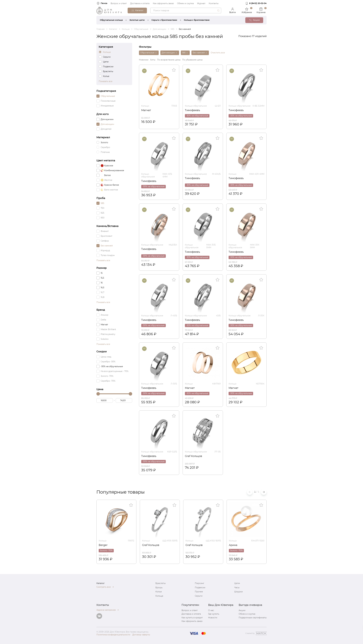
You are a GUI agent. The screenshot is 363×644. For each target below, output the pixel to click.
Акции (242, 610)
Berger (103, 545)
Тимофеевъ (192, 110)
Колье (158, 591)
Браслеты (160, 583)
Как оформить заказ (163, 3)
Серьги (198, 596)
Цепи (237, 583)
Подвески (200, 587)
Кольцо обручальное (196, 106)
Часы (236, 587)
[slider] (98, 394)
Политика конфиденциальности (113, 634)
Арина (233, 545)
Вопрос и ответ (119, 3)
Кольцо (145, 106)
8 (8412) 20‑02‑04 (258, 3)
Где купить (213, 614)
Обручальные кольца (111, 20)
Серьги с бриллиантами (164, 20)
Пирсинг (199, 583)
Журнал (201, 3)
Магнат (146, 110)
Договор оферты (141, 634)
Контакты (214, 3)
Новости (212, 617)
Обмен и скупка (185, 3)
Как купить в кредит (192, 617)
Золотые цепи (137, 20)
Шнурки (238, 591)
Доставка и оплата (139, 3)
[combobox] (185, 10)
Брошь (158, 587)
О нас (211, 610)
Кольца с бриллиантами (197, 20)
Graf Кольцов (193, 456)
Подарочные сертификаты (253, 617)
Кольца (159, 596)
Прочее (199, 591)
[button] (264, 492)
